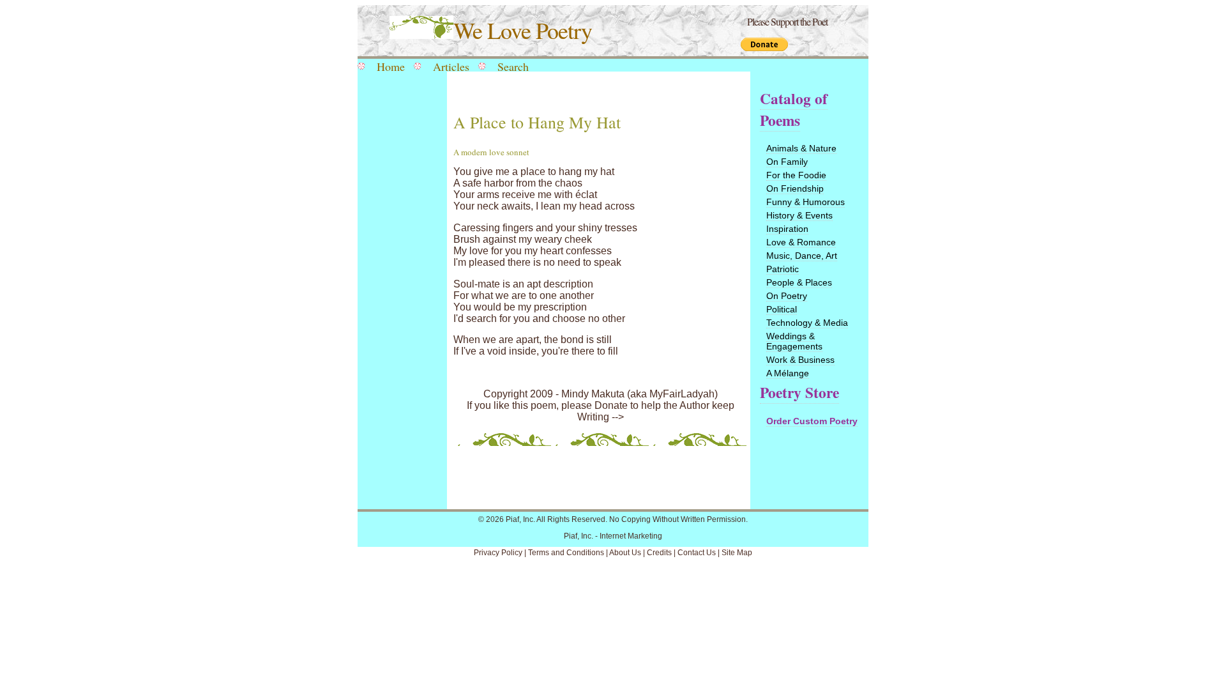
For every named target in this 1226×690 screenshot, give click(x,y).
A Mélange (787, 373)
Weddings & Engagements (794, 341)
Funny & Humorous (805, 202)
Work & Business (800, 360)
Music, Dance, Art (801, 255)
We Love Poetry (522, 30)
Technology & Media (807, 323)
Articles (451, 66)
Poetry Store (799, 392)
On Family (787, 162)
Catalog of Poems (794, 109)
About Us (625, 552)
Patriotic (782, 269)
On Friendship (795, 188)
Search (513, 66)
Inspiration (787, 229)
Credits (659, 552)
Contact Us (696, 552)
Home (391, 66)
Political (781, 309)
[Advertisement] (399, 282)
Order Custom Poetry (812, 421)
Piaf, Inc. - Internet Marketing (613, 536)
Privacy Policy (498, 552)
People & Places (799, 282)
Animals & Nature (801, 148)
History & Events (799, 215)
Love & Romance (801, 242)
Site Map (737, 552)
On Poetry (786, 296)
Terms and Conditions (566, 552)
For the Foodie (796, 175)
